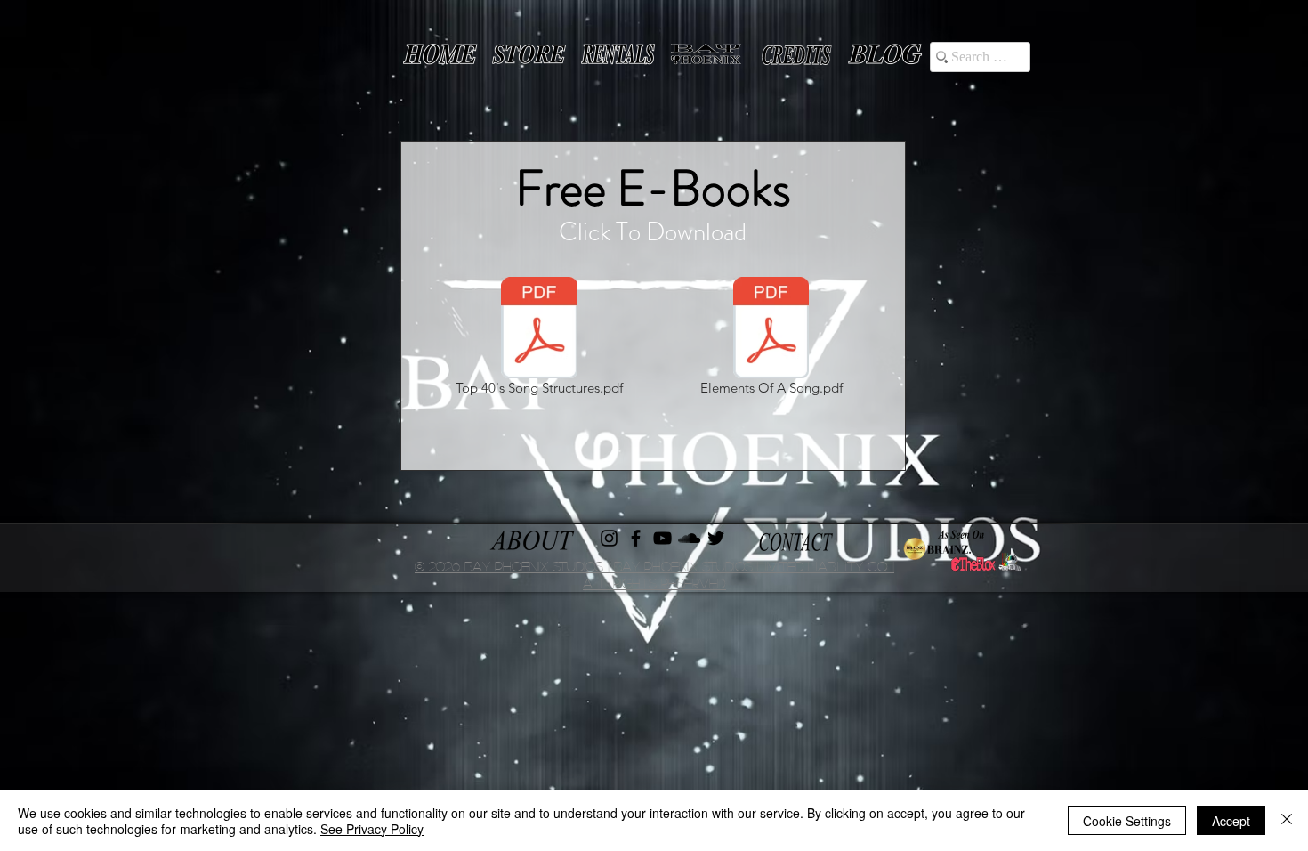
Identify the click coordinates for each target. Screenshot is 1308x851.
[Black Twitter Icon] (716, 538)
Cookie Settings (1127, 821)
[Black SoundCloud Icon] (689, 538)
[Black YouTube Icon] (662, 538)
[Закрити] (1286, 821)
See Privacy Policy (372, 829)
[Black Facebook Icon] (636, 538)
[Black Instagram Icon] (609, 538)
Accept (1231, 821)
